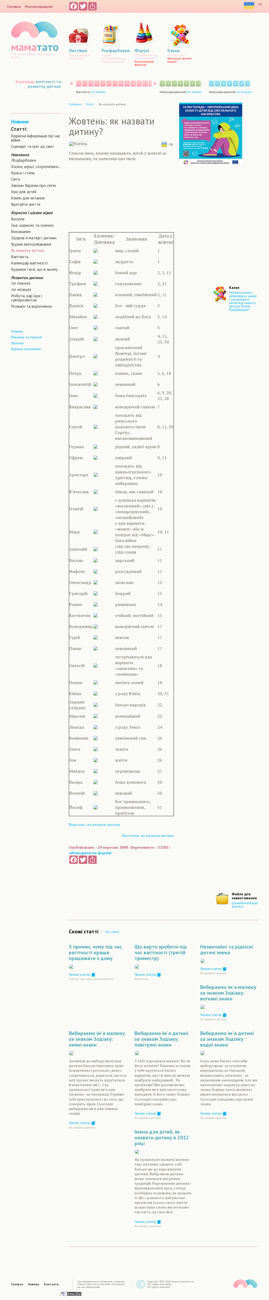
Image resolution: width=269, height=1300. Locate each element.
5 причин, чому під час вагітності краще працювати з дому (95, 952)
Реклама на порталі (26, 337)
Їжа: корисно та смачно (32, 225)
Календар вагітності (29, 263)
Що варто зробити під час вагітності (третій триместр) (160, 952)
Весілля (17, 218)
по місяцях (21, 289)
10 (133, 83)
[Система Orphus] (70, 1293)
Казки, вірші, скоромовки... (36, 166)
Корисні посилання (26, 348)
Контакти (51, 1284)
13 (151, 83)
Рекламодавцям (39, 6)
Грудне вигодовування (31, 244)
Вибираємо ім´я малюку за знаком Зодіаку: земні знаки (97, 1039)
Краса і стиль (23, 172)
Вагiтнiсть (20, 256)
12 (145, 83)
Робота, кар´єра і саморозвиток (26, 297)
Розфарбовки (23, 160)
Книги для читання (27, 198)
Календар (25, 81)
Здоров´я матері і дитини (33, 237)
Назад (71, 83)
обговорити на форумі (90, 852)
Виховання (20, 231)
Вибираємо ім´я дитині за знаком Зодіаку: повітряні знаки (161, 1039)
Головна (14, 6)
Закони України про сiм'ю (33, 185)
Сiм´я (15, 179)
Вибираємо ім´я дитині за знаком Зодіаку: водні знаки (227, 1039)
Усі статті (112, 931)
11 (139, 83)
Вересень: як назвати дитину (94, 824)
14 (157, 83)
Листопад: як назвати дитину (148, 835)
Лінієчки (17, 343)
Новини (20, 121)
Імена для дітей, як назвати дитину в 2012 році (161, 1137)
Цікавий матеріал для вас (245, 905)
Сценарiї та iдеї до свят (32, 146)
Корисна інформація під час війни (35, 138)
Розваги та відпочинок (31, 306)
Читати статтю (80, 974)
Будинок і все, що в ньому (34, 269)
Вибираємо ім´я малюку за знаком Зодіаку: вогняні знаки (228, 993)
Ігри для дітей (23, 191)
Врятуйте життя (25, 204)
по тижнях (20, 283)
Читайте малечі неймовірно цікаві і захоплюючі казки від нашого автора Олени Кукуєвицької (243, 301)
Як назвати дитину (27, 250)
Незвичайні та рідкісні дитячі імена (226, 949)
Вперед (155, 83)
